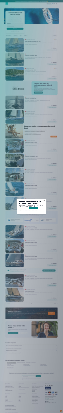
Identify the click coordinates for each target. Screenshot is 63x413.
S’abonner (33, 208)
